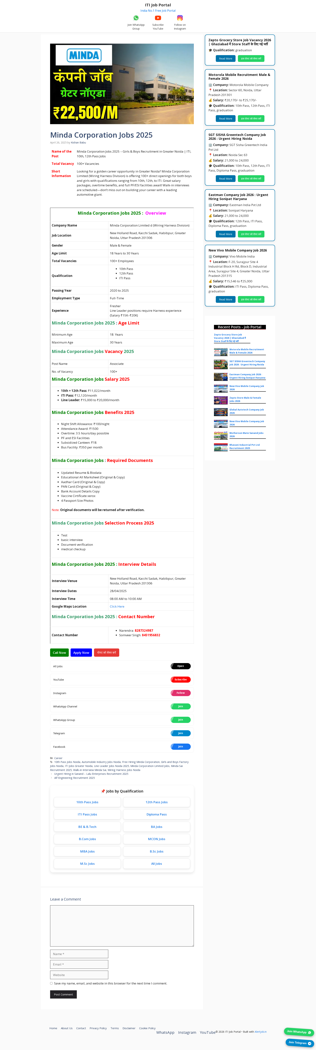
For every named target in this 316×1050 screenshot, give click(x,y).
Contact (81, 1028)
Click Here (117, 606)
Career (58, 758)
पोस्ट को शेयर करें (106, 652)
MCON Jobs (156, 839)
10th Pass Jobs (87, 802)
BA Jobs (156, 827)
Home (53, 1028)
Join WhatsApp (297, 1031)
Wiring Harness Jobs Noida (124, 770)
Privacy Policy (98, 1028)
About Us (67, 1028)
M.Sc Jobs (87, 863)
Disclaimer (129, 1028)
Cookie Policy (147, 1028)
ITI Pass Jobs (87, 814)
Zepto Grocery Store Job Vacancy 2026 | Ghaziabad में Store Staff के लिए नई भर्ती (230, 338)
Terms (114, 1028)
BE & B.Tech (87, 827)
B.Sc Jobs (156, 851)
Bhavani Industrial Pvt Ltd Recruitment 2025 (245, 446)
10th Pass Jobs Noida (67, 762)
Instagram (187, 1032)
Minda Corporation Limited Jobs (150, 766)
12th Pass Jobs (157, 802)
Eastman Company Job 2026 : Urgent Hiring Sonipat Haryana (247, 376)
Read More (225, 58)
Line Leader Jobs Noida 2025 (111, 766)
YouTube (208, 1032)
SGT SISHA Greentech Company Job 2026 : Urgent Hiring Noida (247, 363)
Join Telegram (298, 1042)
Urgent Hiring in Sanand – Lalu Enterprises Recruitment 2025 (91, 773)
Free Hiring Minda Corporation (141, 762)
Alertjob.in (261, 1031)
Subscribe (181, 679)
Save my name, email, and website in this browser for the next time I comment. (110, 983)
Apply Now (81, 652)
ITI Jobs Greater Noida (79, 766)
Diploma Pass (156, 814)
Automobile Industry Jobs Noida (101, 762)
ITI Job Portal (158, 4)
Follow (181, 692)
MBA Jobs (87, 851)
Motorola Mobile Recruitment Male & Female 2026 (247, 351)
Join (180, 706)
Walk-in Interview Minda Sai (89, 770)
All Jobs (156, 863)
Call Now (59, 652)
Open (180, 666)
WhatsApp (165, 1032)
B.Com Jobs (87, 839)
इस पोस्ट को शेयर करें (250, 58)
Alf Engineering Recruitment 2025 (74, 778)
